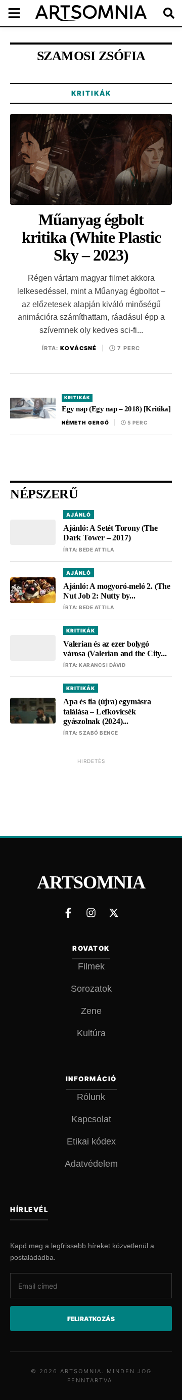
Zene (91, 1011)
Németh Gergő (85, 422)
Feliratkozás (91, 1319)
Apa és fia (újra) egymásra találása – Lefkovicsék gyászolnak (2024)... (107, 711)
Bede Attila (96, 549)
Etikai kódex (91, 1141)
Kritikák (91, 93)
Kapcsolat (91, 1119)
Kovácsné (78, 348)
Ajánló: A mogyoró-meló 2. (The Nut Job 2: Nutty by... (116, 591)
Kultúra (91, 1033)
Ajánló (78, 515)
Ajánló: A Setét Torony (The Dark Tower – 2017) (110, 533)
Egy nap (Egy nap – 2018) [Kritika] (116, 409)
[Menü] (20, 13)
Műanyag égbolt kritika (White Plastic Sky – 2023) (91, 237)
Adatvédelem (91, 1164)
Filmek (91, 966)
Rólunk (91, 1097)
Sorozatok (91, 989)
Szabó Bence (98, 733)
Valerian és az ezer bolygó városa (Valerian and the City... (115, 649)
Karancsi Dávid (102, 665)
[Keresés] (161, 13)
